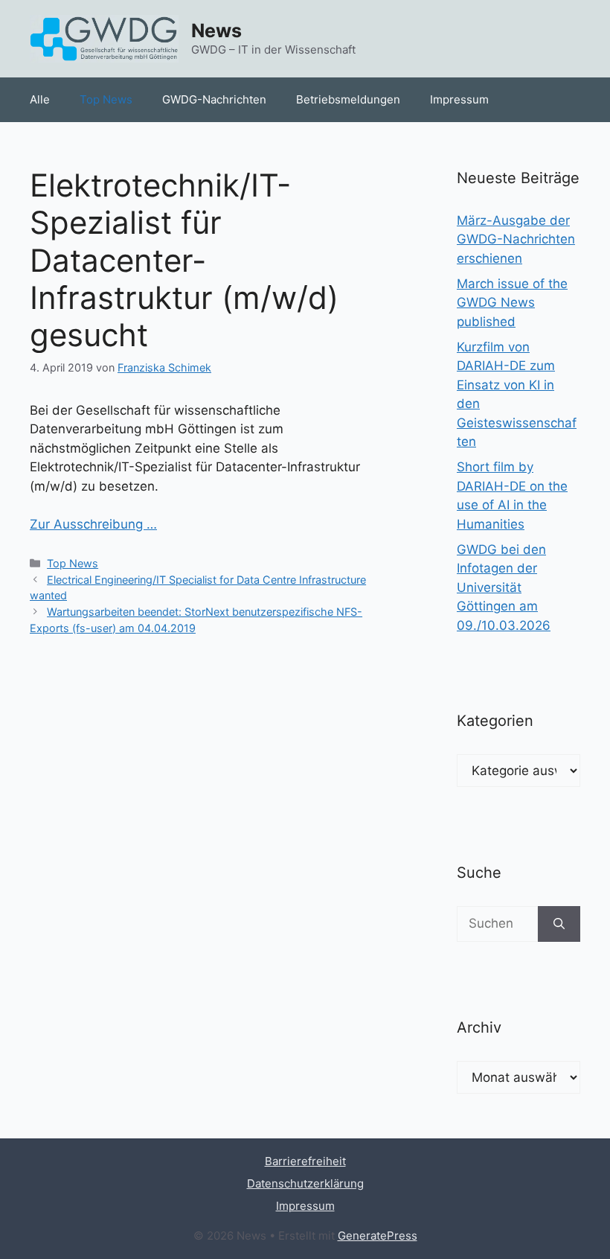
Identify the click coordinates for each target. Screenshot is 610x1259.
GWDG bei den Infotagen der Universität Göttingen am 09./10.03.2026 (503, 587)
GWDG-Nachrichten (214, 99)
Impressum (459, 99)
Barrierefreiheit (305, 1161)
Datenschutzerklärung (305, 1183)
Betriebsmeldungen (348, 99)
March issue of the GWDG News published (512, 302)
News (216, 30)
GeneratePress (377, 1235)
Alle (40, 99)
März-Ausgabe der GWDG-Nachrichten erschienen (516, 239)
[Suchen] (559, 924)
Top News (106, 99)
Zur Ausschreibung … (93, 524)
